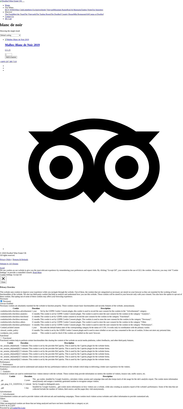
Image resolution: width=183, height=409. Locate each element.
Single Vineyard (47, 10)
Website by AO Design (9, 264)
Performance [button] (5, 362)
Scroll (2, 268)
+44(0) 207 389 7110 (8, 62)
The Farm (9, 14)
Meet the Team (18, 14)
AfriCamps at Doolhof (95, 14)
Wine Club (19, 10)
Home (7, 5)
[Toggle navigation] (23, 1)
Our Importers (97, 10)
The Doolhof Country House (62, 14)
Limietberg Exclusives (32, 10)
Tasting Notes (86, 10)
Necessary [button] (4, 299)
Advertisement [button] (5, 392)
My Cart (8, 19)
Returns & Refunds (20, 259)
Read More (37, 272)
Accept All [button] (17, 275)
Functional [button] (4, 336)
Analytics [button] (3, 369)
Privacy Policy (5, 259)
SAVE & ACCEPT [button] (7, 406)
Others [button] (2, 399)
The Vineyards (30, 14)
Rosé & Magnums (74, 10)
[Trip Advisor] (94, 249)
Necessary (7, 301)
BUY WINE (10, 10)
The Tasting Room (43, 14)
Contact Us (9, 16)
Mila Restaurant (79, 14)
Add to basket (11, 57)
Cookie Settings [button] (6, 275)
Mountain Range (60, 10)
